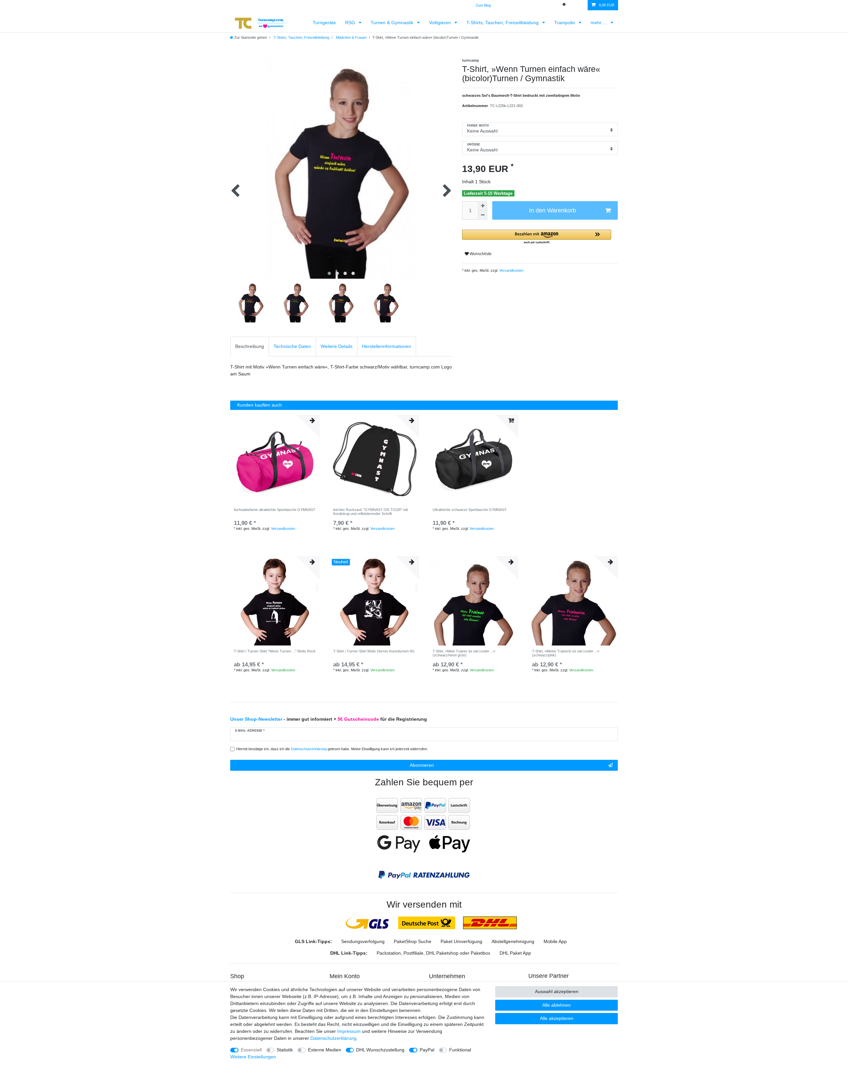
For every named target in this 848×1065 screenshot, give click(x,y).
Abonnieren (422, 765)
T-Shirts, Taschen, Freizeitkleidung (503, 22)
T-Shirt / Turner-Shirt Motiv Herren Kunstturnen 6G (374, 651)
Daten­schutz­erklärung (333, 1038)
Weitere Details (336, 346)
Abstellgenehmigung (513, 941)
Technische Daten (292, 346)
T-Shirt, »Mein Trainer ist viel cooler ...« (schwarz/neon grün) (464, 653)
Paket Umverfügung (461, 941)
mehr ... (599, 22)
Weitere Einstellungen (253, 1056)
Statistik (285, 1049)
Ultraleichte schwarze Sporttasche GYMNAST (470, 510)
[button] (536, 237)
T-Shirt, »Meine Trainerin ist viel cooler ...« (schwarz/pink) (565, 653)
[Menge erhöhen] (482, 205)
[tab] (249, 346)
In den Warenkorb (552, 210)
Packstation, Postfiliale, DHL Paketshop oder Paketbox (433, 953)
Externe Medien (324, 1049)
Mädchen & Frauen (351, 37)
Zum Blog (483, 5)
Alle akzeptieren (556, 1018)
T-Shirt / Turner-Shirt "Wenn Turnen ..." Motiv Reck (275, 651)
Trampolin (565, 22)
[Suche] (564, 5)
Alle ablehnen (556, 1005)
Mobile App (555, 941)
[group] (275, 600)
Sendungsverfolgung (363, 941)
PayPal (427, 1049)
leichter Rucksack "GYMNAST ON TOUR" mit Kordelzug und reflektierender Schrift (370, 512)
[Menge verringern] (482, 215)
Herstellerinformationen (386, 346)
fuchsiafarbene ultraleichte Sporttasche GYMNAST (274, 510)
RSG (350, 22)
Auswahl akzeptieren (556, 991)
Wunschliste (480, 254)
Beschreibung (249, 346)
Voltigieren (440, 22)
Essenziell (251, 1049)
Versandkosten (510, 270)
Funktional (460, 1049)
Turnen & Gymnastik (393, 22)
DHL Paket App (515, 953)
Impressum (349, 1031)
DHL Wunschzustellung (380, 1049)
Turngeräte (324, 22)
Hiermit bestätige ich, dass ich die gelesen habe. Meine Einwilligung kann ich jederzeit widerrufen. (332, 749)
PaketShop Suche (412, 941)
